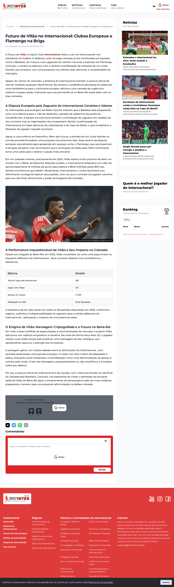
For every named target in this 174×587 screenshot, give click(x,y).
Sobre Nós (8, 521)
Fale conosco (9, 547)
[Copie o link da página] (26, 425)
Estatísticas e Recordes (100, 545)
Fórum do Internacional (15, 533)
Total (126, 220)
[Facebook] (168, 499)
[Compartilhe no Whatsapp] (20, 425)
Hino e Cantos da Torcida (72, 561)
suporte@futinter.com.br (131, 545)
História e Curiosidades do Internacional (85, 517)
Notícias (78, 6)
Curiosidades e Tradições (72, 545)
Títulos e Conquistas (98, 521)
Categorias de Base (69, 557)
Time (117, 6)
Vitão (23, 54)
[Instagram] (160, 499)
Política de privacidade (14, 538)
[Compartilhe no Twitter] (7, 425)
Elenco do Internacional (43, 543)
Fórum (62, 6)
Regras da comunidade (15, 542)
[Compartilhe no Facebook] (14, 425)
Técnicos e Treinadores (99, 529)
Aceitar (166, 582)
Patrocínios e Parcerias (71, 549)
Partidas (98, 6)
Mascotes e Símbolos (99, 541)
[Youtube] (151, 499)
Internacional (52, 54)
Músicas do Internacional (43, 548)
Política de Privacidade (100, 582)
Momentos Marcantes (99, 557)
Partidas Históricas (69, 541)
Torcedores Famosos (99, 576)
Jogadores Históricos (70, 529)
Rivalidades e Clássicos (100, 533)
